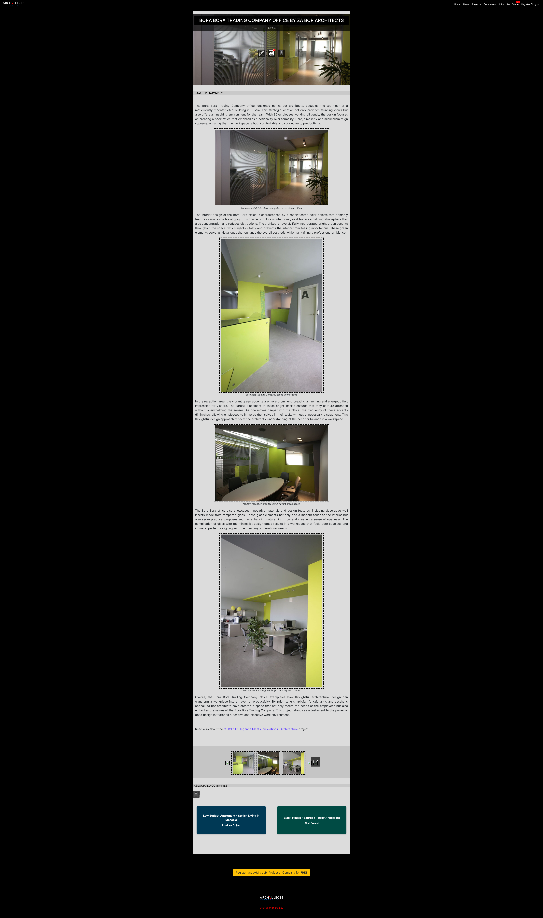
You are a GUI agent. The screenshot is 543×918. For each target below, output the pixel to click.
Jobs (501, 4)
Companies (490, 4)
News (466, 4)
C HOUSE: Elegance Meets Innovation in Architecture (261, 729)
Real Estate (513, 4)
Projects (476, 4)
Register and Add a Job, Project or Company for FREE (271, 872)
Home (457, 4)
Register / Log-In (530, 4)
